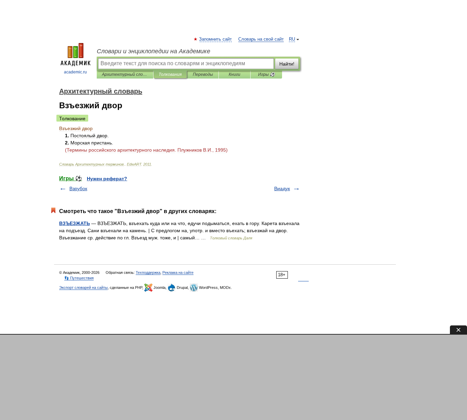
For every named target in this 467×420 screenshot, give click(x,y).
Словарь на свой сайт (261, 39)
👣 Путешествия (79, 278)
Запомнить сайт (216, 39)
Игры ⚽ (266, 74)
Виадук (282, 188)
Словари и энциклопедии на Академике (153, 51)
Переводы (203, 74)
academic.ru (75, 72)
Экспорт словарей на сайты (83, 287)
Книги (234, 74)
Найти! (286, 64)
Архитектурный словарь (125, 74)
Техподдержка (148, 272)
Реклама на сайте (178, 272)
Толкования (170, 74)
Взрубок (78, 188)
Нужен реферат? (107, 178)
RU (292, 39)
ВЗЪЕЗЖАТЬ (74, 223)
